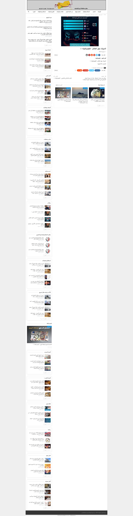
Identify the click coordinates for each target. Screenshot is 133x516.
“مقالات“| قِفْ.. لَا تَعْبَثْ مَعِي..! (37, 211)
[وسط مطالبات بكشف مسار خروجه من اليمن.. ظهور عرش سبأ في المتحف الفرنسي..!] (48, 486)
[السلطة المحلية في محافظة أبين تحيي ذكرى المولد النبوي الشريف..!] (48, 112)
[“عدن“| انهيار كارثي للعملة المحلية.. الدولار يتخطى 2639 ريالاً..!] (48, 357)
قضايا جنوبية (77, 12)
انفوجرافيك (102, 88)
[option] (39, 336)
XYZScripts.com (72, 515)
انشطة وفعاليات (86, 12)
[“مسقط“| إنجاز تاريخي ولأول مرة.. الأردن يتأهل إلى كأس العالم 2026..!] (48, 440)
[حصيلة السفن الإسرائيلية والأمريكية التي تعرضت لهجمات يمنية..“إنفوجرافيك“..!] (80, 92)
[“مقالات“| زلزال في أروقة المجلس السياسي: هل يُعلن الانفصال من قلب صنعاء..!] (48, 207)
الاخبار (94, 12)
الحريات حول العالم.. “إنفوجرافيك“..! (97, 68)
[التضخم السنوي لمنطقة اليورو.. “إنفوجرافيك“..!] (63, 92)
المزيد (34, 12)
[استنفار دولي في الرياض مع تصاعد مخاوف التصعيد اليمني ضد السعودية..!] (48, 176)
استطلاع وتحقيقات (42, 12)
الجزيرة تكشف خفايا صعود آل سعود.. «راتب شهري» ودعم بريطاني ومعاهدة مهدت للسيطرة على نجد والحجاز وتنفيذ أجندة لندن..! (40, 41)
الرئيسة (99, 12)
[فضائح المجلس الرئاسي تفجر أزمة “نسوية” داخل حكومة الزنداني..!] (48, 92)
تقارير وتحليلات (51, 12)
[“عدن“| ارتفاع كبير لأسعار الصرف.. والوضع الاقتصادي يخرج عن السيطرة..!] (48, 362)
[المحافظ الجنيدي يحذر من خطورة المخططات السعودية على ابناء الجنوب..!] (48, 118)
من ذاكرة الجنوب (69, 12)
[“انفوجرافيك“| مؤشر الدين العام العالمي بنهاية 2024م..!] (97, 92)
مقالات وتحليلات (60, 12)
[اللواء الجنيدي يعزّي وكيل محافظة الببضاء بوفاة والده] (48, 124)
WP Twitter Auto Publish (61, 515)
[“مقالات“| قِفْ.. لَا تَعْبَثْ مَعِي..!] (48, 213)
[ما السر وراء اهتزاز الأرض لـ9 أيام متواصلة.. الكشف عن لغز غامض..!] (48, 408)
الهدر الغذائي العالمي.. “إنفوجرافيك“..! (63, 78)
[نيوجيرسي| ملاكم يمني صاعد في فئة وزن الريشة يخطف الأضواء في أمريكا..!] (48, 446)
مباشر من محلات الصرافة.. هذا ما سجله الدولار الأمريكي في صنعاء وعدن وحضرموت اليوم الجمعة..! (94, 79)
